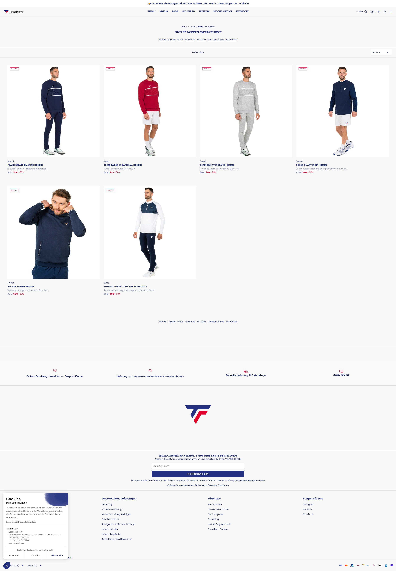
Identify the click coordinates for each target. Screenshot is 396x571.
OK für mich (57, 555)
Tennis (162, 39)
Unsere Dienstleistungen (119, 498)
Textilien (201, 39)
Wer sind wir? (215, 504)
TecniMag (213, 519)
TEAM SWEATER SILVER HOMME (217, 165)
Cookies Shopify (15, 532)
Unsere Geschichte (218, 509)
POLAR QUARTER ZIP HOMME (311, 165)
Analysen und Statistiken (19, 540)
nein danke (14, 555)
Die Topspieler (215, 514)
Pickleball (190, 39)
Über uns (214, 498)
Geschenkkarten (111, 519)
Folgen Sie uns (313, 498)
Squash (172, 39)
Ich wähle (35, 555)
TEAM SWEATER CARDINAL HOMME (123, 165)
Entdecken (231, 39)
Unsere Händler (110, 529)
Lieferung (107, 504)
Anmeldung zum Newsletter (117, 539)
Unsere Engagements (219, 524)
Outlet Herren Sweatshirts (202, 26)
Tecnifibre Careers (218, 529)
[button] (7, 565)
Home (184, 26)
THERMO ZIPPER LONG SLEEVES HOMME (125, 286)
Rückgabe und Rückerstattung (118, 524)
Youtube (307, 509)
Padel (180, 39)
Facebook (308, 514)
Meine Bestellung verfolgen (116, 514)
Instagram (308, 504)
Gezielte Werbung (16, 543)
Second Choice (222, 12)
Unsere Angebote (111, 534)
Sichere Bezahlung (112, 509)
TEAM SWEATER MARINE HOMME (25, 165)
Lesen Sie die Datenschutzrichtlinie (21, 522)
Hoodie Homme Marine (20, 286)
